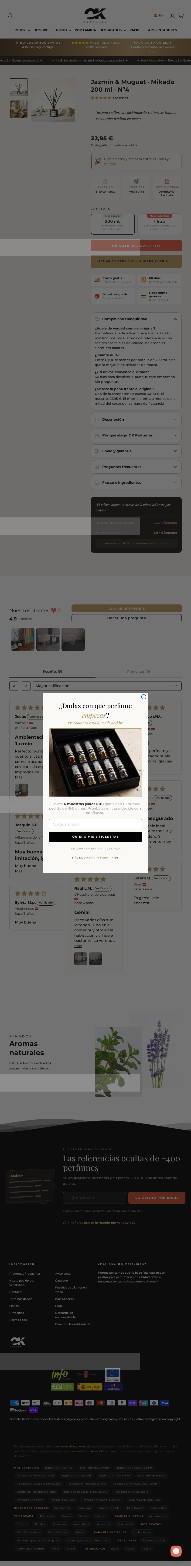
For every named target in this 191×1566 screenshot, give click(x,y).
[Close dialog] (143, 696)
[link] (95, 762)
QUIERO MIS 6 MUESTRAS (95, 836)
